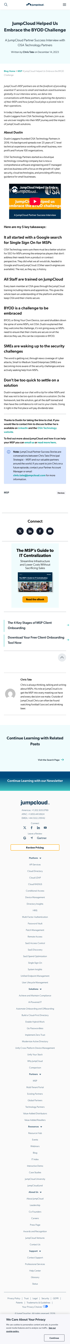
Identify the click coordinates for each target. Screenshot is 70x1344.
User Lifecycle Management (35, 982)
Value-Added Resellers (35, 1119)
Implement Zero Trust (35, 1034)
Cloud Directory (35, 870)
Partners (33, 1073)
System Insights (35, 969)
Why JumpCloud (35, 1060)
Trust (26, 1298)
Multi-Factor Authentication (35, 916)
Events (35, 1139)
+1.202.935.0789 (40, 809)
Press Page (35, 1224)
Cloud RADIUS (35, 884)
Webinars (35, 1146)
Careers (35, 1218)
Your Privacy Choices (32, 1306)
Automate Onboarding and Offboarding (35, 1008)
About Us (33, 1191)
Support (33, 1250)
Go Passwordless (35, 1028)
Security (45, 1298)
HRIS (35, 910)
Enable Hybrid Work (35, 1021)
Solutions (33, 988)
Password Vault (35, 923)
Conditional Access (35, 890)
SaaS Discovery (35, 949)
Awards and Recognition (35, 1231)
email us (29, 442)
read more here (47, 442)
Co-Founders (35, 1211)
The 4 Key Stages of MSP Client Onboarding (30, 625)
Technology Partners (35, 1106)
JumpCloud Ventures (35, 1237)
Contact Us (35, 1244)
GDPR (56, 1298)
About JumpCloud (35, 1198)
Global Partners (35, 1100)
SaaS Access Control (35, 942)
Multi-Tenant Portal (35, 1087)
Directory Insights (35, 903)
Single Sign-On (35, 962)
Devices (61, 492)
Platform (33, 857)
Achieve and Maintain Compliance (35, 995)
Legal (35, 1298)
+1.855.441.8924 (36, 813)
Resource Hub (35, 1132)
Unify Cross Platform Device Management (35, 1047)
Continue (54, 1337)
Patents (19, 1302)
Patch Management (35, 929)
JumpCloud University (35, 1178)
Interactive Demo (35, 1165)
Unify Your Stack (35, 1054)
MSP (20, 70)
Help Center (35, 1270)
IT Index (35, 1159)
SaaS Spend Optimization (35, 956)
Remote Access (35, 936)
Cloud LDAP (35, 877)
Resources (33, 1126)
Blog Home (9, 70)
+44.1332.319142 (36, 817)
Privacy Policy (13, 1298)
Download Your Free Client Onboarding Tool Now (36, 640)
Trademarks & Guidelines (38, 1302)
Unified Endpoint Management (35, 975)
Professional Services (35, 1263)
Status (35, 1283)
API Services (35, 864)
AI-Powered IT (35, 1001)
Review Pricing (35, 847)
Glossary (35, 1277)
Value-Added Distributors (35, 1113)
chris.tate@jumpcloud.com (29, 475)
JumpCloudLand (35, 1185)
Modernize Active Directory (35, 1041)
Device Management (35, 897)
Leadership (35, 1204)
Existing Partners (35, 1093)
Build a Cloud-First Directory (35, 1015)
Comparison (35, 1067)
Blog (35, 1152)
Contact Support (35, 1257)
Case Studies (35, 1172)
